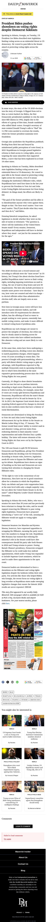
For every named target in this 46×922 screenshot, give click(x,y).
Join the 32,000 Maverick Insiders (21, 882)
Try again (7, 839)
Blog (23, 870)
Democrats (6, 700)
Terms (27, 912)
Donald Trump (7, 696)
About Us (23, 857)
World (11, 692)
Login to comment (23, 826)
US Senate (24, 700)
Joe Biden (29, 696)
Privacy (19, 912)
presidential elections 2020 (11, 703)
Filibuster (38, 696)
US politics (15, 700)
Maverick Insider (23, 851)
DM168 (5, 692)
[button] (27, 58)
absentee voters (35, 700)
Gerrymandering (19, 696)
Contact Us (23, 864)
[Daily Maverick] (23, 3)
